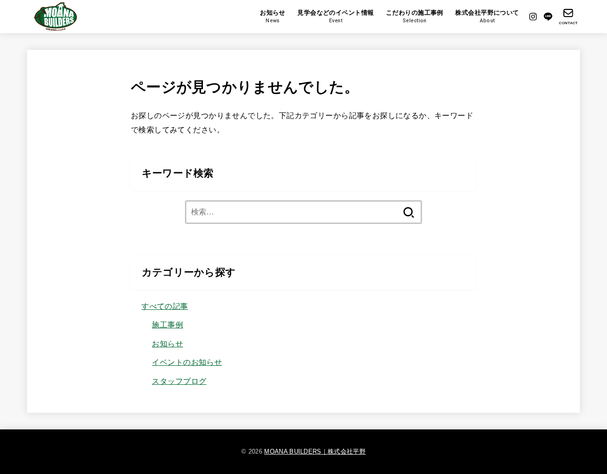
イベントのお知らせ (187, 362)
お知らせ (167, 343)
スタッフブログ (179, 381)
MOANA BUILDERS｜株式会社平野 (315, 451)
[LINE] (547, 16)
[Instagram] (533, 16)
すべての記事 (164, 306)
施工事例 (167, 324)
